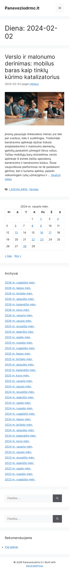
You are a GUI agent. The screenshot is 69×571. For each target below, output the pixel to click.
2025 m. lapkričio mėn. (19, 331)
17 (50, 232)
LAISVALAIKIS (18, 189)
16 (41, 232)
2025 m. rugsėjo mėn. (19, 342)
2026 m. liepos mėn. (18, 288)
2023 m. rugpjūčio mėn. (20, 479)
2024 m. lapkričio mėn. (19, 397)
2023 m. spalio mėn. (18, 468)
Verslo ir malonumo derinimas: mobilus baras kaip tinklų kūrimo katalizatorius (32, 66)
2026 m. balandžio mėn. (20, 304)
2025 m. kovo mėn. (17, 375)
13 (16, 232)
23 (41, 239)
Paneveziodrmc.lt (22, 8)
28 (24, 246)
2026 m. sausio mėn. (18, 320)
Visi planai (11, 547)
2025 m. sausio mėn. (18, 386)
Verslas (34, 189)
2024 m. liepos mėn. (18, 419)
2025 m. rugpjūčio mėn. (20, 348)
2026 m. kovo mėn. (17, 310)
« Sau (8, 256)
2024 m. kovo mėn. (17, 441)
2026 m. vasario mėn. (19, 315)
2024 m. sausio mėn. (18, 452)
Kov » (17, 256)
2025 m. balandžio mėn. (20, 370)
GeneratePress (34, 565)
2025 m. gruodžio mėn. (20, 326)
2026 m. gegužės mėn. (19, 299)
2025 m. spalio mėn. (18, 337)
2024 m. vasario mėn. (19, 446)
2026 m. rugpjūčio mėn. (20, 282)
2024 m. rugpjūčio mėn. (20, 413)
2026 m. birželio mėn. (19, 293)
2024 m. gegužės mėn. (19, 430)
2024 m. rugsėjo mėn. (19, 408)
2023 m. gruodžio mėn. (20, 457)
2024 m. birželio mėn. (19, 424)
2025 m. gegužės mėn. (19, 364)
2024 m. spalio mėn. (18, 403)
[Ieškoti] (57, 498)
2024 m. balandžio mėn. (20, 435)
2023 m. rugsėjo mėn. (19, 474)
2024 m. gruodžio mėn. (20, 392)
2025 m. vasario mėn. (19, 381)
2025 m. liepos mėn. (18, 353)
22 (33, 239)
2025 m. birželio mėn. (19, 359)
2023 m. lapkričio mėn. (19, 463)
